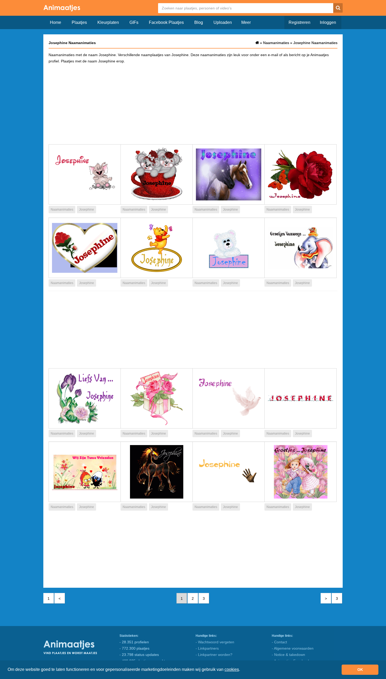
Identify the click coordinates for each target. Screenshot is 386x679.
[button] (242, 670)
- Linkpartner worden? (214, 655)
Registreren (299, 22)
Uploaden (222, 22)
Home (55, 22)
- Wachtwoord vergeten (215, 642)
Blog (198, 22)
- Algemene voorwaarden (293, 648)
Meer (246, 22)
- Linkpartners (207, 648)
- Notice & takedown (288, 655)
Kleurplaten (108, 22)
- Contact (279, 642)
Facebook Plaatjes (166, 22)
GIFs (133, 22)
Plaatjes (79, 22)
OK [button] (360, 669)
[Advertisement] (193, 103)
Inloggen (328, 22)
